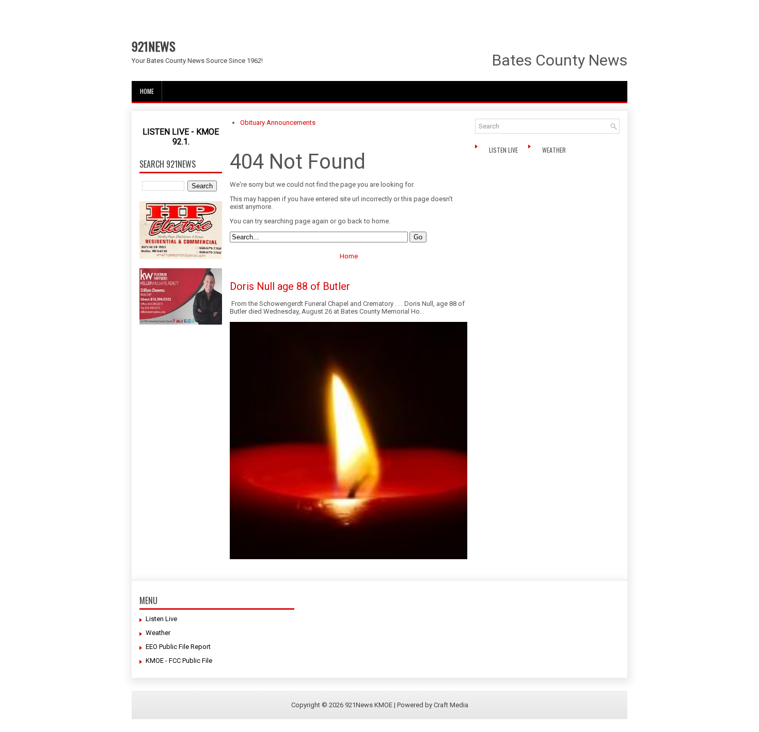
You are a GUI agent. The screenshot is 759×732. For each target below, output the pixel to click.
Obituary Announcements (277, 122)
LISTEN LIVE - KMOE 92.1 (181, 137)
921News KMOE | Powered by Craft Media (406, 705)
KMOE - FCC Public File (179, 660)
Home (147, 91)
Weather (554, 149)
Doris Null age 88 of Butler (290, 286)
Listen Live (504, 149)
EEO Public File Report (178, 646)
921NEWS (154, 46)
